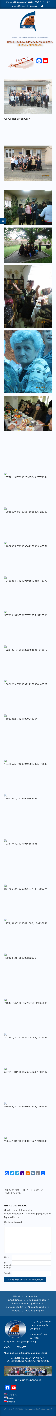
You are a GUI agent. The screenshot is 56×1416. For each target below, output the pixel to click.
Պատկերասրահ (13, 1193)
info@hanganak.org (26, 1341)
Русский (33, 6)
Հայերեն (16, 6)
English (25, 6)
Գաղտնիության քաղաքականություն (26, 1353)
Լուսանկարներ (34, 1190)
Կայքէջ (7, 1273)
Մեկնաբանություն (7, 1223)
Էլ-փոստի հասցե (7, 1265)
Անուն (7, 1257)
